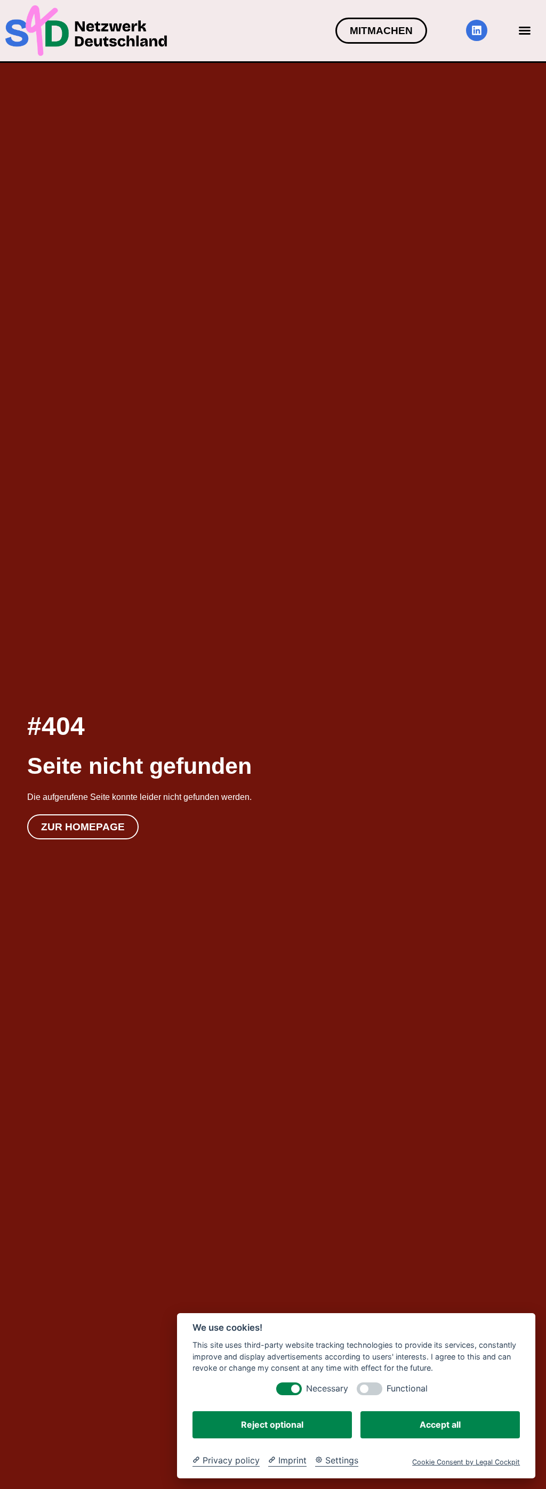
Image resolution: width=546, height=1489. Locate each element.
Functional (407, 1388)
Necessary (327, 1388)
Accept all (440, 1424)
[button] (524, 30)
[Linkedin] (476, 30)
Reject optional (272, 1424)
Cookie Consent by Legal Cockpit (466, 1462)
